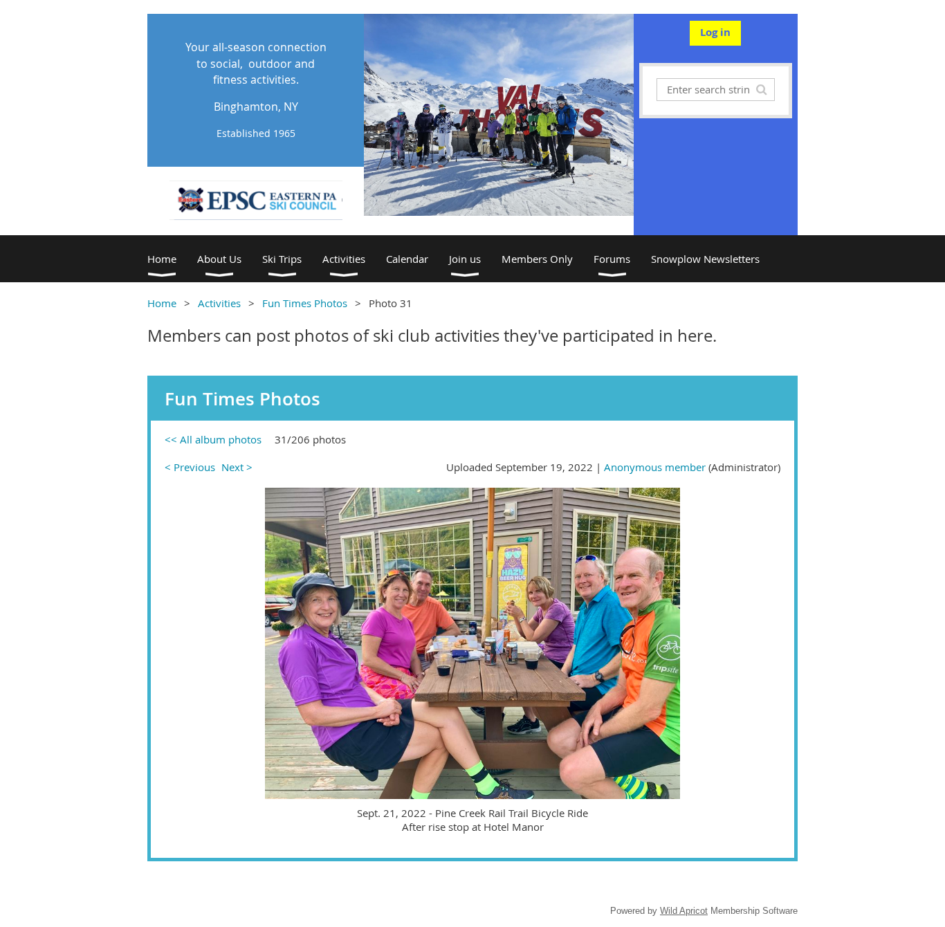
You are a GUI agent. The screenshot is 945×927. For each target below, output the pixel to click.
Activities (219, 303)
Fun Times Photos (304, 303)
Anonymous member (655, 467)
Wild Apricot (684, 911)
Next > (237, 467)
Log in (715, 32)
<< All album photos (213, 439)
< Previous (190, 467)
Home (161, 303)
